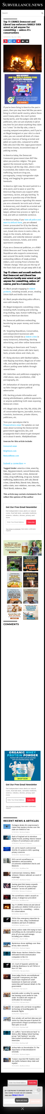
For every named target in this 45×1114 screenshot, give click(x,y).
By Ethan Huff (24, 1027)
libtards (35, 482)
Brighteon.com (9, 451)
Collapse (7, 474)
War (25, 488)
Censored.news (10, 446)
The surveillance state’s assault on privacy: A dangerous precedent (25, 897)
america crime (23, 468)
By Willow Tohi (24, 868)
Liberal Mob (14, 482)
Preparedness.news (12, 425)
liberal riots (26, 482)
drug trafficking (16, 477)
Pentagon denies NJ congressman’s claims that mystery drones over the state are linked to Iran (26, 827)
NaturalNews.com (11, 456)
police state (8, 485)
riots (38, 485)
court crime (17, 474)
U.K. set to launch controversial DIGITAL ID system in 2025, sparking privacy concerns (25, 850)
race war (31, 485)
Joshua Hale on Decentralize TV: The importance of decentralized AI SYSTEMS (25, 1050)
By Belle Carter (24, 925)
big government (15, 471)
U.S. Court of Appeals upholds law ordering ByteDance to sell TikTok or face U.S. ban (26, 966)
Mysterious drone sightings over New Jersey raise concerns (26, 944)
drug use (28, 477)
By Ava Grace (24, 1014)
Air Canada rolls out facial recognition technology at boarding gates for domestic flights (26, 1009)
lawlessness (18, 480)
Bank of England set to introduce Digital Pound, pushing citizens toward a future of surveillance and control (26, 839)
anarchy (34, 468)
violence (18, 488)
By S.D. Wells (24, 914)
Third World (8, 488)
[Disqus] (22, 658)
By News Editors (25, 1066)
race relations (21, 485)
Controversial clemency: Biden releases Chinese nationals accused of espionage (26, 875)
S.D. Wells (17, 37)
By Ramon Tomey (25, 880)
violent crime (31, 337)
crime (25, 474)
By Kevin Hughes (25, 832)
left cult (28, 480)
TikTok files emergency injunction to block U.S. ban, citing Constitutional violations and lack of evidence (25, 920)
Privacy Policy (18, 1095)
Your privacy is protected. (13, 529)
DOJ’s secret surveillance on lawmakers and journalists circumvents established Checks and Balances (26, 862)
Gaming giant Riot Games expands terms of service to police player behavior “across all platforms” (25, 886)
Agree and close (21, 1100)
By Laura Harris (25, 959)
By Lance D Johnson (26, 843)
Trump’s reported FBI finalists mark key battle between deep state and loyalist (25, 1061)
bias (5, 471)
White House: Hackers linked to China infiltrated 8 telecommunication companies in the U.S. (26, 955)
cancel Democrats (31, 471)
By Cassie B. (24, 989)
